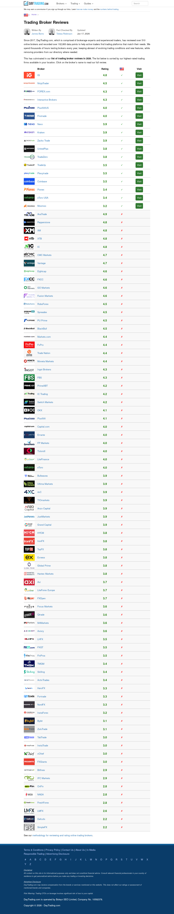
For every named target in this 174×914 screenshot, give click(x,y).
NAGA (40, 794)
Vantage (41, 263)
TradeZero (42, 156)
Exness (41, 557)
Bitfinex (41, 770)
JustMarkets (43, 516)
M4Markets (43, 622)
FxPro (40, 344)
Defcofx (41, 819)
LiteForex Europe (46, 590)
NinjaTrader (43, 83)
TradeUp (41, 165)
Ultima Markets (45, 483)
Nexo (40, 124)
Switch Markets (45, 402)
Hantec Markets (45, 573)
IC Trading (42, 394)
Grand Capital (44, 524)
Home (34, 14)
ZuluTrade (42, 729)
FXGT (40, 647)
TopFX (40, 549)
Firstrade (41, 116)
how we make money (85, 9)
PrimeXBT (42, 385)
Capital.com (43, 426)
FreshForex (43, 802)
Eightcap (41, 271)
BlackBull (42, 328)
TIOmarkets (43, 500)
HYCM (40, 532)
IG (38, 75)
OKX (39, 410)
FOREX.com (43, 91)
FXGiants (42, 761)
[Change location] (26, 15)
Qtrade (40, 614)
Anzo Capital (43, 508)
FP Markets (43, 443)
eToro (40, 467)
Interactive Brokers (47, 99)
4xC (39, 492)
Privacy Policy (53, 849)
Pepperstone (43, 222)
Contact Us (68, 849)
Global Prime (44, 565)
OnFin (40, 786)
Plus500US (43, 107)
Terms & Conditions (34, 849)
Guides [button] (88, 3)
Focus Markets (45, 606)
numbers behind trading (109, 9)
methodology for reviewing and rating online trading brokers (62, 835)
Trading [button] (75, 3)
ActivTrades (43, 680)
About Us (80, 849)
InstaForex (42, 712)
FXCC (40, 279)
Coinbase (42, 181)
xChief (40, 753)
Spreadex (42, 312)
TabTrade (41, 737)
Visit (139, 75)
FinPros (41, 655)
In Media (91, 849)
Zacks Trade (43, 140)
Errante (41, 434)
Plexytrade (42, 173)
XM (39, 230)
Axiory (40, 631)
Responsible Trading (34, 853)
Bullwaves (42, 475)
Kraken (41, 132)
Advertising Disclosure (57, 853)
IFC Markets (43, 778)
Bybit (40, 720)
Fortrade (41, 696)
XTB (39, 238)
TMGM (40, 663)
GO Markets (43, 287)
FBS (39, 377)
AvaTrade (42, 214)
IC (38, 246)
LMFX (40, 810)
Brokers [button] (60, 3)
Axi (39, 582)
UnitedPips (42, 148)
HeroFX (41, 688)
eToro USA (42, 197)
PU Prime (42, 320)
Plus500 (41, 418)
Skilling (41, 671)
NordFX (41, 704)
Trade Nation (43, 353)
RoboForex (43, 304)
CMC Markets (44, 255)
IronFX (40, 541)
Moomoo (41, 205)
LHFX (40, 639)
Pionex (40, 189)
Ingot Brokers (44, 369)
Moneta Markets (45, 361)
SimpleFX (42, 827)
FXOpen (41, 598)
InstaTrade (42, 745)
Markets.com (44, 336)
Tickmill (41, 451)
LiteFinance (43, 459)
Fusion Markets (45, 295)
